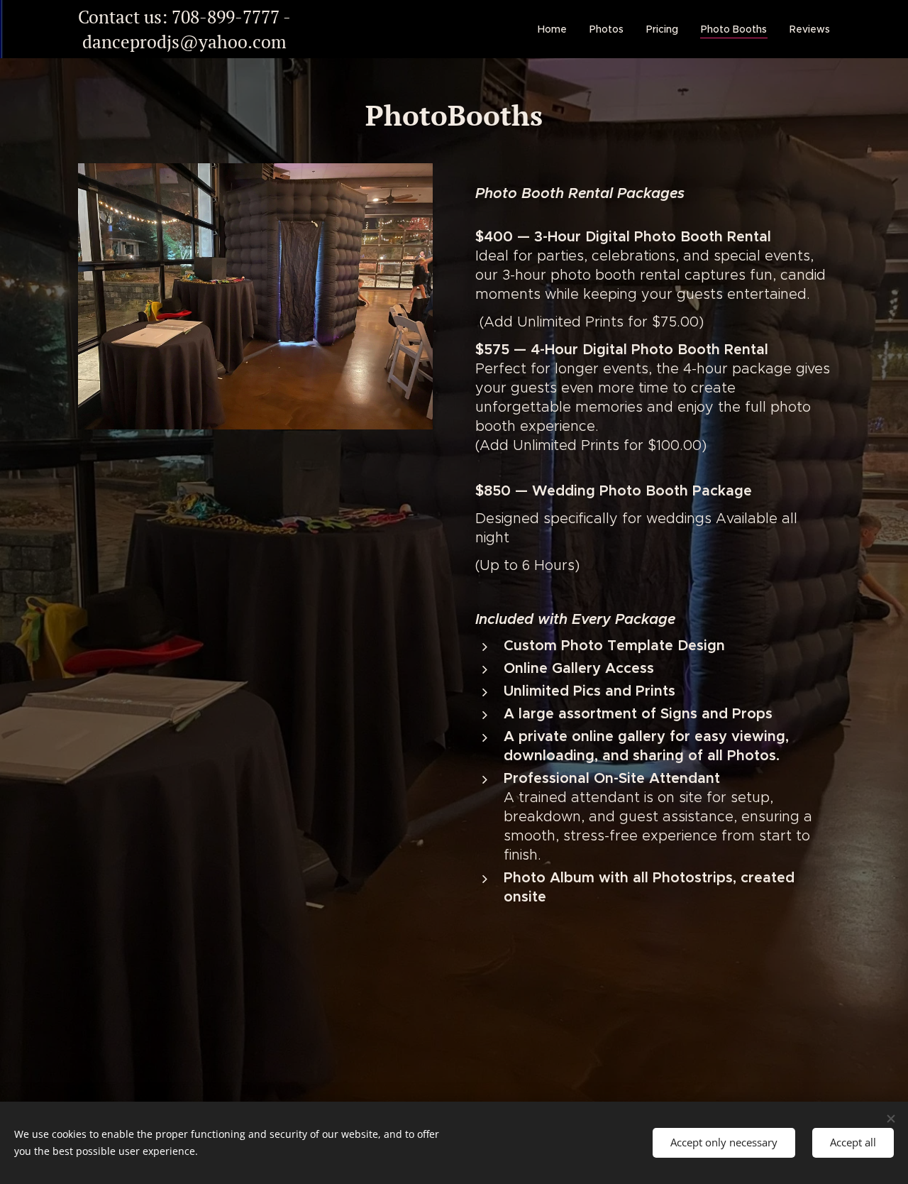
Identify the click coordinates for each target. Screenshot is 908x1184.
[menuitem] (556, 29)
